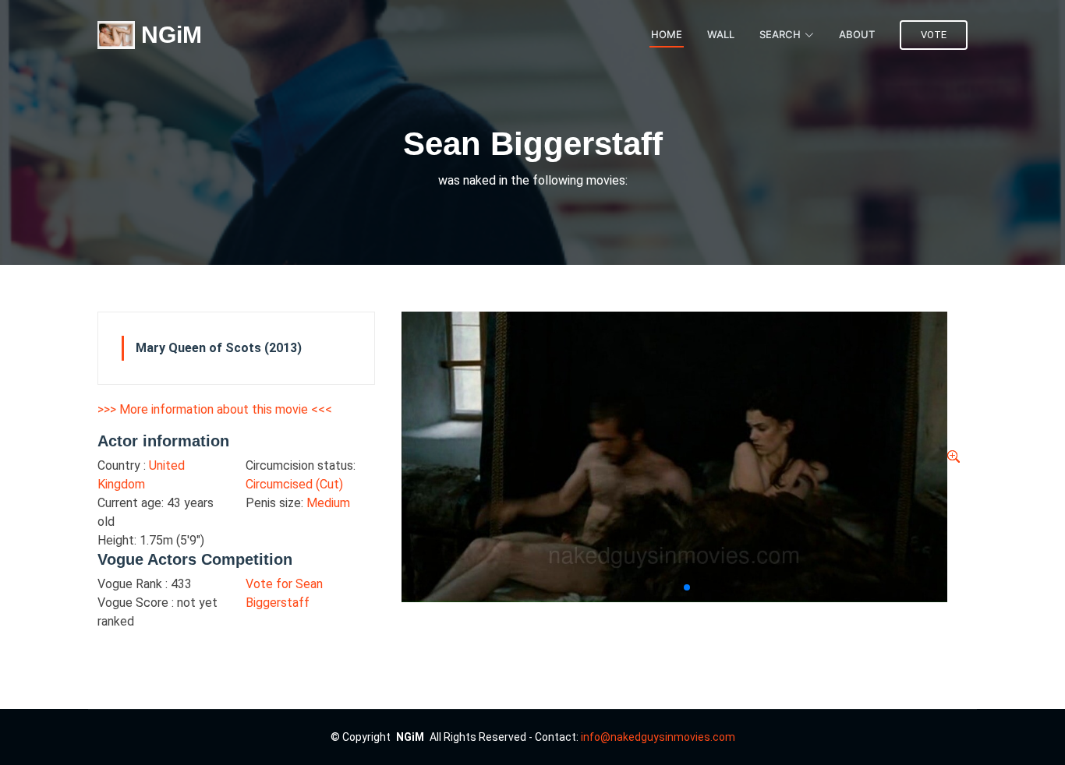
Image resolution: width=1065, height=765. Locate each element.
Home (666, 34)
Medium (328, 502)
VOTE (933, 35)
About (857, 34)
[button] (674, 587)
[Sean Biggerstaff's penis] (953, 457)
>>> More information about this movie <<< (214, 409)
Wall (720, 34)
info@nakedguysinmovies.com (658, 737)
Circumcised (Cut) (294, 484)
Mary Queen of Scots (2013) (219, 347)
